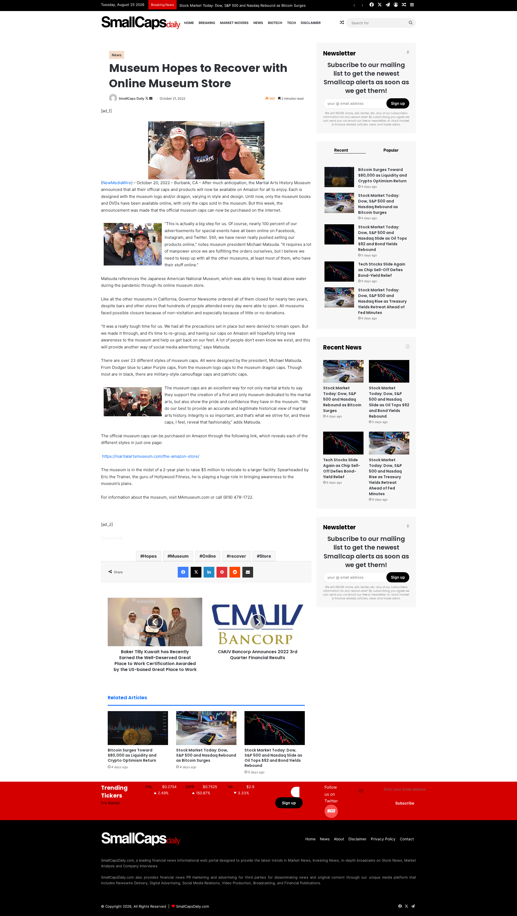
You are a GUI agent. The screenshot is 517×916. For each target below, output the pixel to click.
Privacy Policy (383, 839)
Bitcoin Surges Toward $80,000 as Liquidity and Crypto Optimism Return (132, 755)
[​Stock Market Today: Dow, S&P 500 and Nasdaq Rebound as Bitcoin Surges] (206, 728)
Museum (179, 556)
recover (237, 556)
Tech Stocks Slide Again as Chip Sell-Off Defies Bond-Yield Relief (381, 269)
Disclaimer (311, 23)
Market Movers (234, 23)
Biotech (275, 23)
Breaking (207, 23)
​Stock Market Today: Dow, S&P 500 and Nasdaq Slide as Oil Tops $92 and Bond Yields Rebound (273, 757)
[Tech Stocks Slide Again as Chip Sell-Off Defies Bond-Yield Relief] (339, 271)
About (339, 839)
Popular (391, 150)
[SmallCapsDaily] (141, 22)
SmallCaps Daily (131, 98)
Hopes (150, 556)
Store (265, 556)
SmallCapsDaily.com (192, 906)
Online (209, 556)
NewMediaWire (116, 182)
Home (189, 23)
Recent (341, 150)
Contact (407, 839)
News (258, 23)
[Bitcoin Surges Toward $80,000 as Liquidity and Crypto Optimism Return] (138, 728)
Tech (291, 23)
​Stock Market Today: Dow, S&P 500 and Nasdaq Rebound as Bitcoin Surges (206, 755)
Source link (112, 537)
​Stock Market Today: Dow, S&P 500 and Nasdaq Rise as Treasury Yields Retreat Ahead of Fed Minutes (382, 301)
